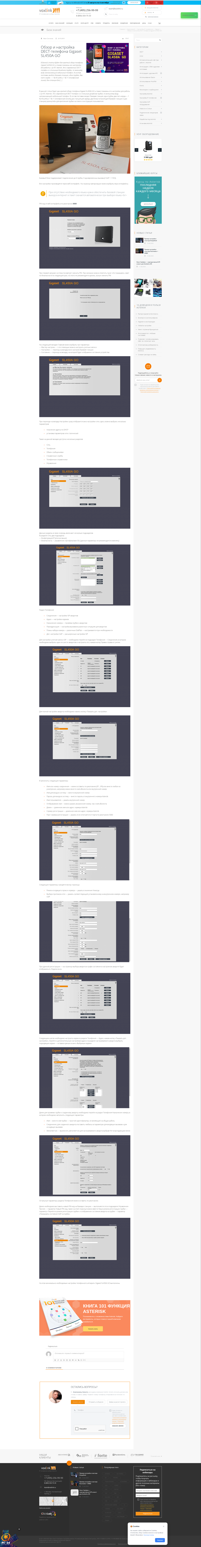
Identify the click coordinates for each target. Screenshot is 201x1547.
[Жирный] (55, 1360)
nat (118, 1497)
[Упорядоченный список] (66, 1360)
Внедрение (124, 23)
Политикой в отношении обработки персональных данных (119, 1419)
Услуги (51, 23)
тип (106, 1493)
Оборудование (135, 23)
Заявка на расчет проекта (117, 1402)
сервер (116, 1485)
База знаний (59, 23)
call (106, 1485)
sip (105, 1477)
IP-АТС (77, 23)
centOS (116, 1489)
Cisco (119, 1512)
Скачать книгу (93, 1329)
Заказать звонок (78, 1402)
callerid (107, 1497)
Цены (144, 23)
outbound (108, 1512)
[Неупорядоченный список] (69, 1360)
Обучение (115, 23)
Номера (98, 23)
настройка (120, 1474)
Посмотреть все (155, 1456)
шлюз (116, 1501)
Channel (107, 1509)
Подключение (109, 1481)
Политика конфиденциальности (106, 1544)
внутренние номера (111, 1505)
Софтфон (107, 1516)
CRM (92, 23)
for (106, 1501)
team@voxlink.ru (116, 8)
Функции (69, 23)
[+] (84, 1360)
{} (81, 1360)
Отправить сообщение (96, 1402)
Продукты (106, 23)
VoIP (106, 1489)
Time (115, 1493)
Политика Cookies (149, 1535)
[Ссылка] (78, 1360)
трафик (107, 1520)
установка (123, 1481)
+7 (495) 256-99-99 (87, 10)
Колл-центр (85, 23)
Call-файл (120, 1509)
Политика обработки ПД (125, 1544)
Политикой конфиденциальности (149, 392)
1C (124, 1505)
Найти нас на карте (44, 1508)
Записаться (134, 2)
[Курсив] (58, 1360)
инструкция (120, 1516)
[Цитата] (72, 1360)
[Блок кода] (75, 1360)
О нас (150, 23)
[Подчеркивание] (61, 1360)
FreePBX (115, 1477)
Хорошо (160, 1540)
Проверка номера (188, 15)
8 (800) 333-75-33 (83, 15)
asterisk (107, 1474)
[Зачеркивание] (63, 1360)
